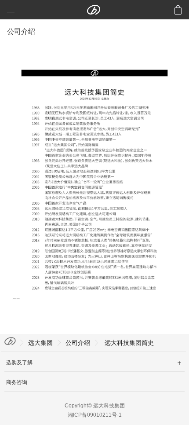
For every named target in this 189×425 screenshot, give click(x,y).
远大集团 (40, 342)
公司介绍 (77, 342)
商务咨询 (16, 382)
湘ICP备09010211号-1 (95, 415)
